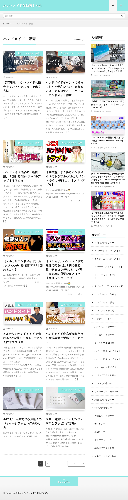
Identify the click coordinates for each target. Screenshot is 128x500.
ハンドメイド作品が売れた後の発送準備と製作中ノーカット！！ (64, 338)
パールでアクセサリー (105, 326)
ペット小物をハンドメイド (105, 147)
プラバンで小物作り (104, 343)
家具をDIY (99, 423)
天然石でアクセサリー (105, 415)
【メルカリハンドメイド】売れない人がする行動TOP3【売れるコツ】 (23, 265)
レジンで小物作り (103, 383)
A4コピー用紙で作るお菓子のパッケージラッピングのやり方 (22, 423)
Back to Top (64, 482)
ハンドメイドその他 (104, 310)
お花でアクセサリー (104, 242)
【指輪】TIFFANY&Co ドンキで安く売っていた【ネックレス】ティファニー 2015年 (107, 104)
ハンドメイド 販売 (30, 53)
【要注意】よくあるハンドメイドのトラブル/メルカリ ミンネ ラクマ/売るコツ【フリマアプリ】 (65, 178)
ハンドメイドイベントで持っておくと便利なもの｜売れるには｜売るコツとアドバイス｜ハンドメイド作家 (64, 89)
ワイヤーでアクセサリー (104, 186)
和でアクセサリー (103, 407)
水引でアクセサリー (104, 440)
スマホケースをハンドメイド (108, 266)
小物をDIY (99, 432)
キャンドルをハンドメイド (107, 258)
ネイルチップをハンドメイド (108, 286)
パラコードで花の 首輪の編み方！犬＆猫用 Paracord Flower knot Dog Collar (107, 140)
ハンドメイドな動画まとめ (34, 493)
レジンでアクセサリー (103, 75)
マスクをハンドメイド (103, 226)
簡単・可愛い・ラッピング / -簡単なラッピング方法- (65, 421)
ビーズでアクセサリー (105, 334)
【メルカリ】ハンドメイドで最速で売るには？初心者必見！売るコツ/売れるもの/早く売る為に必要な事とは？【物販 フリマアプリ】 (64, 269)
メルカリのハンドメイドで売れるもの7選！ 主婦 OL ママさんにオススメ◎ (22, 338)
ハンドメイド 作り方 (105, 294)
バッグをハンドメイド (105, 318)
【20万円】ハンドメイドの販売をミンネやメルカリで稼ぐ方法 (22, 86)
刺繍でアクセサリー (102, 111)
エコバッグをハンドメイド (107, 250)
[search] (122, 15)
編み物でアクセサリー (105, 448)
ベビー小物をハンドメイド (107, 351)
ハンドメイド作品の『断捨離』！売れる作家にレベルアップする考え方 (22, 176)
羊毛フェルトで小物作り (106, 456)
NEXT (76, 463)
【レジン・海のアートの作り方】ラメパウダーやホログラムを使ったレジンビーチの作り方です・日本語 (107, 68)
